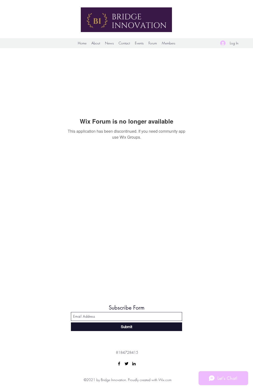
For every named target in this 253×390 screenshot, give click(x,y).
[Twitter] (126, 363)
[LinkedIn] (133, 363)
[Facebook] (119, 363)
